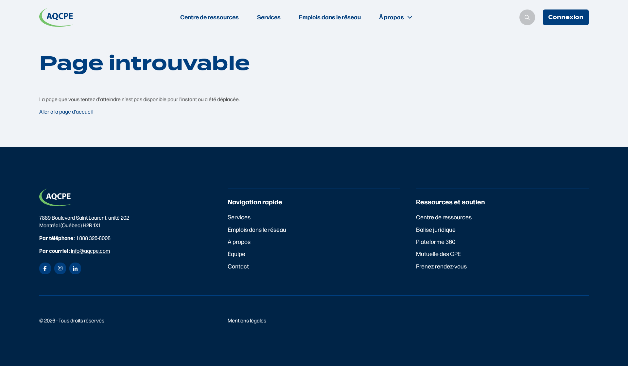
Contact (238, 266)
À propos (239, 241)
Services (269, 17)
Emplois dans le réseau (330, 17)
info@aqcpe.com (90, 250)
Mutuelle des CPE (438, 253)
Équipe (236, 253)
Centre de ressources (209, 17)
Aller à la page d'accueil (66, 111)
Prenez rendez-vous (441, 266)
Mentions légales (247, 320)
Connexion (566, 17)
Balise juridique (436, 229)
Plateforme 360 (436, 241)
